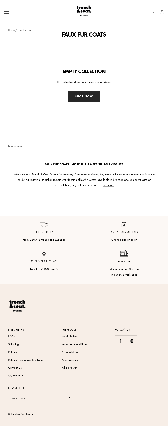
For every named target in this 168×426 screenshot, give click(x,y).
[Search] (154, 12)
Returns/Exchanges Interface (25, 360)
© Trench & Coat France (20, 414)
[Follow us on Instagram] (131, 341)
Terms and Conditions (74, 344)
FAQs (11, 336)
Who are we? (69, 367)
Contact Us (15, 367)
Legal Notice (69, 336)
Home (11, 30)
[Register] (69, 398)
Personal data (69, 352)
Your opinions (69, 360)
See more (108, 185)
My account (15, 375)
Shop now (84, 96)
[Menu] (6, 11)
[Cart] (162, 12)
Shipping (13, 344)
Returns (12, 352)
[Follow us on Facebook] (120, 341)
